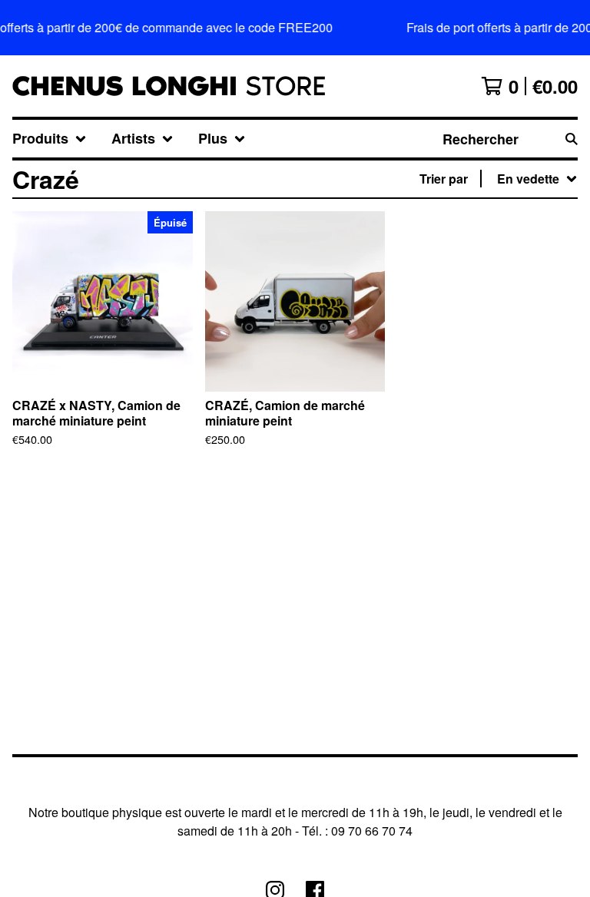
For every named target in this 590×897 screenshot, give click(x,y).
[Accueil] (168, 86)
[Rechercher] (571, 138)
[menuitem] (49, 138)
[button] (295, 27)
